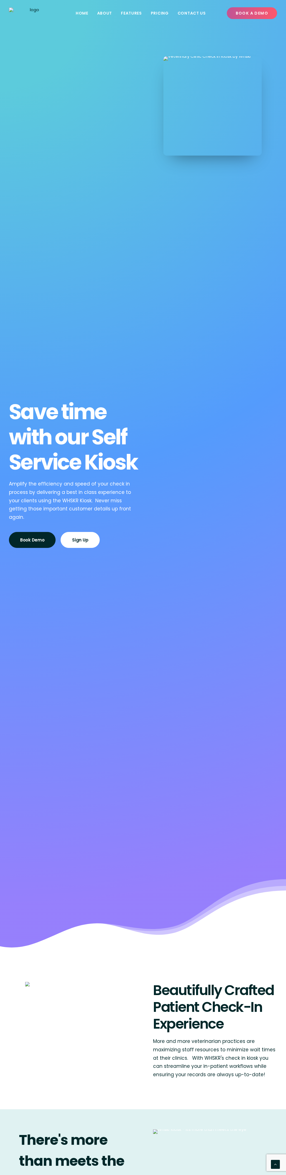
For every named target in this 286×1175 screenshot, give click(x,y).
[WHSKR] (32, 13)
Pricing (160, 13)
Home (82, 13)
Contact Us (192, 13)
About (104, 13)
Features (131, 13)
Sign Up (80, 540)
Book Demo (32, 540)
